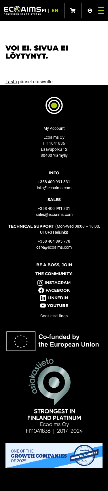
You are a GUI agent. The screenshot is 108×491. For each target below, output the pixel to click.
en (55, 10)
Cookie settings (54, 316)
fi (44, 10)
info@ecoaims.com (54, 187)
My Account (54, 128)
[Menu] (99, 10)
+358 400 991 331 (54, 181)
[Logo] (22, 10)
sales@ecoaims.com (54, 214)
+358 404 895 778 (54, 241)
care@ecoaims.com (54, 247)
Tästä (11, 81)
